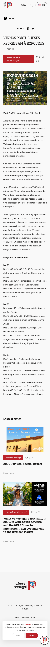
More (18, 635)
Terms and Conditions (25, 617)
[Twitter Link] (32, 28)
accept (32, 635)
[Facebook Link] (28, 28)
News (12, 18)
